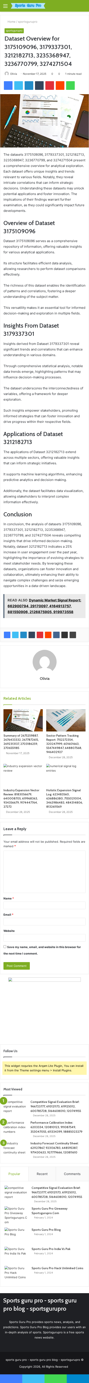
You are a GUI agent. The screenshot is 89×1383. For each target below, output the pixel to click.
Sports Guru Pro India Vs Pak (51, 1249)
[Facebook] (7, 635)
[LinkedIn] (23, 635)
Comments (72, 1174)
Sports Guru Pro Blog (46, 1230)
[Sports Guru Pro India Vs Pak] (16, 1255)
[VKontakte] (56, 635)
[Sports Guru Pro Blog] (16, 1236)
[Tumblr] (32, 635)
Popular (14, 1174)
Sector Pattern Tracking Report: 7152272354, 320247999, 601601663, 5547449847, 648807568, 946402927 (64, 744)
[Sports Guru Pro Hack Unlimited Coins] (16, 1274)
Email (8, 914)
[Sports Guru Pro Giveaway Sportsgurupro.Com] (16, 1215)
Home (11, 21)
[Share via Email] (64, 635)
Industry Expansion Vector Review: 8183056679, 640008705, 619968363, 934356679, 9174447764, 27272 (21, 798)
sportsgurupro (27, 21)
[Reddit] (48, 635)
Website (9, 931)
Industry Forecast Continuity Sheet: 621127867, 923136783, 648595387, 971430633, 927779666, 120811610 (54, 1147)
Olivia (13, 73)
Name (8, 898)
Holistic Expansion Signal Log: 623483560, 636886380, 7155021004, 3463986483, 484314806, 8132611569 (64, 798)
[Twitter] (15, 635)
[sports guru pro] (28, 6)
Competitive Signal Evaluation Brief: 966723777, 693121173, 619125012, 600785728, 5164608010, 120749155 (55, 1106)
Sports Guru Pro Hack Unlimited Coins (57, 1268)
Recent (42, 1174)
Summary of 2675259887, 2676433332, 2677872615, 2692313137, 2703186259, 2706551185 (21, 742)
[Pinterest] (40, 635)
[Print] (73, 635)
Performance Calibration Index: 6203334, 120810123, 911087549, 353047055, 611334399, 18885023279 (56, 1127)
